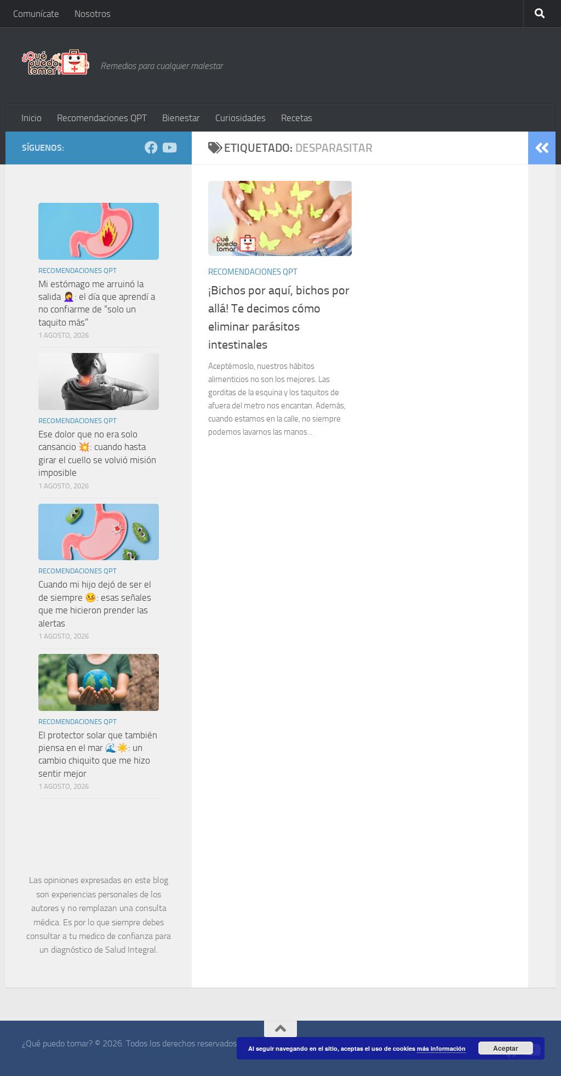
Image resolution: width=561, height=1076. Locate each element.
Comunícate (36, 13)
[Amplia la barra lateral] (542, 148)
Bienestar (181, 117)
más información (441, 1048)
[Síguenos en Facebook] (151, 147)
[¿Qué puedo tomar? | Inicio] (55, 62)
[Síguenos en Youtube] (168, 147)
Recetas (296, 117)
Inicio (31, 117)
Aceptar (505, 1048)
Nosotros (93, 13)
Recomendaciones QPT (102, 117)
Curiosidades (240, 117)
